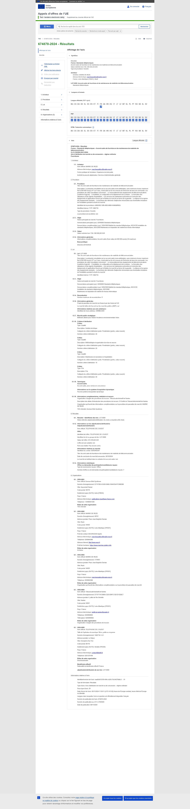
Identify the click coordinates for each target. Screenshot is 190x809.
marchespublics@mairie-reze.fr (96, 77)
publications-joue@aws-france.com (103, 499)
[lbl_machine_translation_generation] (93, 127)
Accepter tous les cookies (112, 798)
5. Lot (43, 104)
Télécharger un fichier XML (51, 65)
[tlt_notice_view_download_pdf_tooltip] (72, 120)
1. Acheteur (45, 94)
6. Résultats (45, 110)
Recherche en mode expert (97, 31)
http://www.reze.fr (94, 542)
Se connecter (134, 6)
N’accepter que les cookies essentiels (138, 798)
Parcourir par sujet (113, 31)
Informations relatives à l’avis (51, 120)
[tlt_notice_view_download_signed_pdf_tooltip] (101, 106)
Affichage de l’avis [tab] (45, 50)
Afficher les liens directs (52, 70)
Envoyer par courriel (51, 78)
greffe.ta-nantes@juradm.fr (100, 612)
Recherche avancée (81, 31)
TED (39, 39)
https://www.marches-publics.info (100, 545)
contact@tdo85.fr (97, 653)
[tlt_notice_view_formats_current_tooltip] (146, 141)
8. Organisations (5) (48, 115)
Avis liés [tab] (41, 55)
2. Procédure (45, 99)
